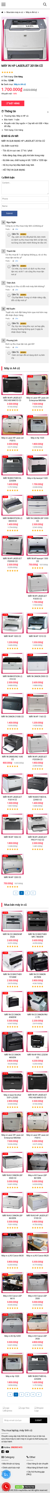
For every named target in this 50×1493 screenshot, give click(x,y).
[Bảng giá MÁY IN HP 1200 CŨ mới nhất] (12, 864)
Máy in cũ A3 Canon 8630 (13, 1256)
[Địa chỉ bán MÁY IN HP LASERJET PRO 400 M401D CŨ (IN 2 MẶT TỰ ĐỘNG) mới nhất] (12, 384)
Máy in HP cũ (22, 116)
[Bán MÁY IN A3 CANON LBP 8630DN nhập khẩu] (12, 1202)
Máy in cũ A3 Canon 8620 (38, 1256)
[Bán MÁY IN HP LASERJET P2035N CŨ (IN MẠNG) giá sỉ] (37, 743)
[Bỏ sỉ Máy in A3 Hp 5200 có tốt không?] (12, 1322)
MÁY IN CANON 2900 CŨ (37, 676)
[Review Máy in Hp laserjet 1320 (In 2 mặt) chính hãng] (37, 465)
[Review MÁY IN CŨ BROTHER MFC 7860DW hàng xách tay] (37, 921)
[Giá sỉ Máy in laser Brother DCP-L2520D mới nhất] (12, 1081)
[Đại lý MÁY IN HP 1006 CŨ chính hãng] (12, 823)
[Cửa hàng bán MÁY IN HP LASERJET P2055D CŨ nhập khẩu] (12, 545)
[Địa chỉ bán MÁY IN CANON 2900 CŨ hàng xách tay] (37, 663)
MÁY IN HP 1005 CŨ (12, 636)
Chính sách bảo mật (11, 1468)
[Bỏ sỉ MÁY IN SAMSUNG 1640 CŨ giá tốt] (12, 743)
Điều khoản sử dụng (11, 1464)
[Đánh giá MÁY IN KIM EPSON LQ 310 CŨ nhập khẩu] (12, 663)
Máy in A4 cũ (20, 84)
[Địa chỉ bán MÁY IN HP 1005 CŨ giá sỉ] (12, 623)
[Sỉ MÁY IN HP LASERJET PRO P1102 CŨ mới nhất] (37, 823)
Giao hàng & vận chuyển (38, 1464)
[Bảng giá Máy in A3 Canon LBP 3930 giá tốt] (37, 1322)
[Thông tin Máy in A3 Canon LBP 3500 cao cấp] (37, 1282)
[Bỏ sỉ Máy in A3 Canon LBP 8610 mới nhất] (12, 1282)
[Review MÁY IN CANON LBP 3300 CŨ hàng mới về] (37, 505)
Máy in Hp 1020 (37, 438)
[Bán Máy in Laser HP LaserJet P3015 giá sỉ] (12, 424)
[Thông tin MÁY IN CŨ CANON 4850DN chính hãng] (12, 1041)
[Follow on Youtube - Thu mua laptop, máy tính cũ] (8, 1452)
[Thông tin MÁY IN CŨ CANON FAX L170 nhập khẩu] (37, 1001)
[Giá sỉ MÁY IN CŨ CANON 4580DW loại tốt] (12, 1001)
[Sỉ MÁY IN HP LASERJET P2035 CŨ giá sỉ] (37, 582)
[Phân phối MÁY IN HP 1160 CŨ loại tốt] (37, 703)
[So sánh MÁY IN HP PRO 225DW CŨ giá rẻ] (37, 1041)
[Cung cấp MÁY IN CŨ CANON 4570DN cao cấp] (37, 961)
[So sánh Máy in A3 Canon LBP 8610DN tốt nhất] (37, 1162)
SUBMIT (38, 1420)
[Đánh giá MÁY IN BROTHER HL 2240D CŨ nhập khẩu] (37, 783)
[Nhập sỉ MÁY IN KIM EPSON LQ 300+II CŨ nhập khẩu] (12, 505)
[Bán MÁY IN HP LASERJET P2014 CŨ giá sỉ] (12, 783)
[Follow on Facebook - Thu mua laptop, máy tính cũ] (3, 1452)
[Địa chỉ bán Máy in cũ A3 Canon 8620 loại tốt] (37, 1242)
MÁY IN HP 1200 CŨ (12, 877)
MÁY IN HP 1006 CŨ (12, 837)
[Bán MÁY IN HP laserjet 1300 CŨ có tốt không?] (37, 545)
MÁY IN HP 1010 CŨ (37, 636)
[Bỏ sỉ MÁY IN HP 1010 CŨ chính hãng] (37, 623)
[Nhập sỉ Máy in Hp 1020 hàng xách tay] (37, 424)
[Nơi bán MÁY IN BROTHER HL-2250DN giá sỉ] (12, 465)
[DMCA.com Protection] (25, 1487)
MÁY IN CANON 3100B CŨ (12, 716)
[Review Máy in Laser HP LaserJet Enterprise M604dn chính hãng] (37, 384)
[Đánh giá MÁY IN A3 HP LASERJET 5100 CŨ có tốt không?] (37, 1202)
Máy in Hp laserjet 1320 (37, 478)
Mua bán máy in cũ (15, 904)
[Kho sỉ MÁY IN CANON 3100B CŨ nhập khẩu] (12, 703)
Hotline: (13, 1447)
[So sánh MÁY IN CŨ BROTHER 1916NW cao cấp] (12, 961)
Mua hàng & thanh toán (38, 1468)
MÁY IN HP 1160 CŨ (37, 716)
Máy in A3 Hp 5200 (12, 1336)
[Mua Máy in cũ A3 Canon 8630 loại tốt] (12, 1242)
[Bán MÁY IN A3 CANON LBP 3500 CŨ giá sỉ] (12, 1162)
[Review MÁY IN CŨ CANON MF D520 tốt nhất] (12, 921)
